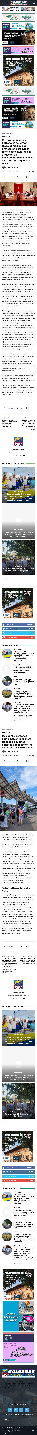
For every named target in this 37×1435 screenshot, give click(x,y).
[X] (20, 455)
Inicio (3, 133)
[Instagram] (16, 455)
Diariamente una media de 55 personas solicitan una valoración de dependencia (9, 423)
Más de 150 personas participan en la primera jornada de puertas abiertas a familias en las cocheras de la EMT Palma (28, 424)
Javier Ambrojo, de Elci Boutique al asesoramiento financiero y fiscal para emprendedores (18, 534)
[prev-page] (3, 579)
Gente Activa (18, 491)
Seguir (31, 628)
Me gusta (30, 624)
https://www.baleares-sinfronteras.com (18, 452)
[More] (26, 177)
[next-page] (6, 579)
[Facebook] (13, 455)
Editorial (18, 566)
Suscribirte (30, 637)
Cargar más (17, 720)
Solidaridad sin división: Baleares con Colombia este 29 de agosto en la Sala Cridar (18, 571)
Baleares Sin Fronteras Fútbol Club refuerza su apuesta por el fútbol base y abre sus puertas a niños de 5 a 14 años (24, 694)
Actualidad (9, 133)
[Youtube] (24, 455)
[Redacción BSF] (3, 167)
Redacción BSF (13, 167)
